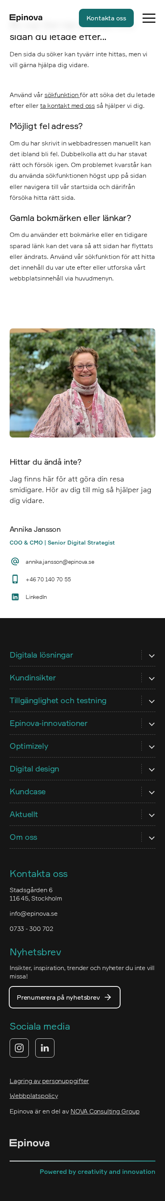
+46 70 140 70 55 (48, 579)
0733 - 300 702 (31, 929)
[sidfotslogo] (30, 1144)
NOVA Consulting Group (104, 1111)
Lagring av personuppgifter (49, 1081)
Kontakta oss (106, 18)
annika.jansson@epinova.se (60, 561)
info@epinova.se (34, 913)
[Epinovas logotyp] (26, 18)
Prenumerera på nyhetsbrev (58, 997)
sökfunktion (62, 95)
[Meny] (149, 18)
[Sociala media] (32, 1048)
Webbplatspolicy (34, 1096)
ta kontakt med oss (67, 105)
